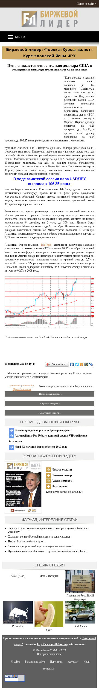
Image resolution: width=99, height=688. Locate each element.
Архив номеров (61, 480)
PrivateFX (17, 626)
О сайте (15, 661)
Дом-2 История (49, 576)
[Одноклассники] (81, 364)
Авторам (73, 661)
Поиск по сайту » (86, 3)
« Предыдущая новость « (49, 394)
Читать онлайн (61, 469)
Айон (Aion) (18, 576)
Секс (49, 630)
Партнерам (59, 486)
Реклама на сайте (35, 661)
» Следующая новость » (49, 413)
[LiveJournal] (91, 364)
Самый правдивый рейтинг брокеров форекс (42, 430)
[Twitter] (76, 364)
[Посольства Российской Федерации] (80, 591)
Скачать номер (61, 475)
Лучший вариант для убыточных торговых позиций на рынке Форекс (48, 551)
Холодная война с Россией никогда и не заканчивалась (39, 536)
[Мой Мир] (86, 364)
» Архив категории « (50, 403)
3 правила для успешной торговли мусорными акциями (40, 546)
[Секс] (49, 626)
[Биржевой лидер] (49, 27)
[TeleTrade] (33, 133)
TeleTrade (46, 244)
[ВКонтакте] (72, 364)
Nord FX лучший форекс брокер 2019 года (40, 446)
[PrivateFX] (18, 622)
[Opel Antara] (80, 622)
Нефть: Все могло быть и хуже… (27, 541)
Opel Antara (80, 626)
